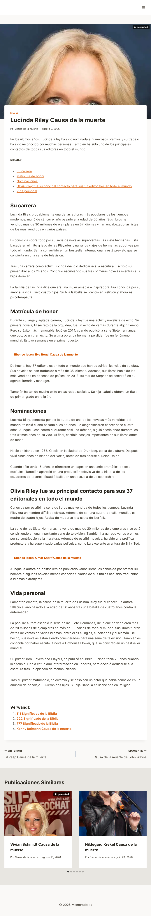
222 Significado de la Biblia (38, 718)
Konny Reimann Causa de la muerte (44, 729)
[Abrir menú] (143, 7)
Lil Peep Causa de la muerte (25, 754)
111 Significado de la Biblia (37, 713)
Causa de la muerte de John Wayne (120, 754)
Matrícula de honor (30, 176)
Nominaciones (27, 181)
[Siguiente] (140, 829)
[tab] (68, 871)
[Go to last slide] (11, 829)
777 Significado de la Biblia (37, 723)
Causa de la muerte (26, 128)
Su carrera (24, 171)
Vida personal (27, 191)
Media (14, 112)
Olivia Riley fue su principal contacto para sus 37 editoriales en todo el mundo (74, 186)
